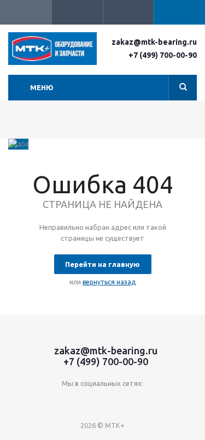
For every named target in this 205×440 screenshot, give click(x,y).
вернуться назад (109, 282)
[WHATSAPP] (136, 401)
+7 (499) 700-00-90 (162, 55)
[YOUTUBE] (91, 401)
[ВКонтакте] (69, 401)
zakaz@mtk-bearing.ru (154, 42)
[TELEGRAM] (114, 401)
